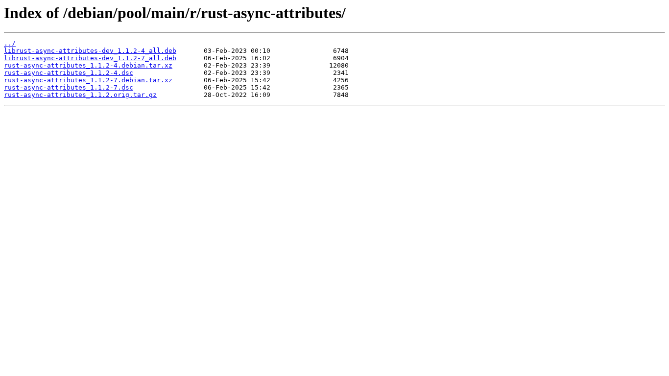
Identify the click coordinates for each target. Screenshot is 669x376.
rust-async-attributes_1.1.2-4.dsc (68, 72)
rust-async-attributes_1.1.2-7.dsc (68, 87)
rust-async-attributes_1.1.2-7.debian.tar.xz (88, 80)
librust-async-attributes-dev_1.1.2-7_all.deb (90, 58)
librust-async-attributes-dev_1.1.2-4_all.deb (90, 50)
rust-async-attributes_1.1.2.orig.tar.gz (80, 94)
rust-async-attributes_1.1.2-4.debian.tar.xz (88, 65)
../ (10, 43)
